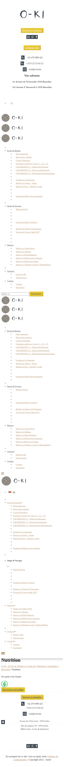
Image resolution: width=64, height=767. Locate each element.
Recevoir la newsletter (32, 30)
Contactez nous (32, 48)
